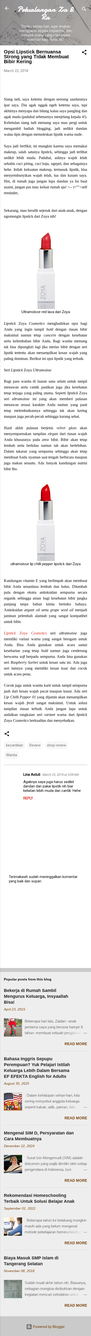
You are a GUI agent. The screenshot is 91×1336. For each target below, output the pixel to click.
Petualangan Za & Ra (45, 13)
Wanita (11, 755)
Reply (28, 798)
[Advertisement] (45, 926)
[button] (84, 53)
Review (35, 745)
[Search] (84, 9)
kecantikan (14, 745)
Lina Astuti (31, 774)
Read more (76, 1044)
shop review (56, 745)
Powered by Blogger (48, 1327)
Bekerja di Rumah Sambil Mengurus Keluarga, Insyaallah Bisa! (36, 996)
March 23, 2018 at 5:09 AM (60, 774)
